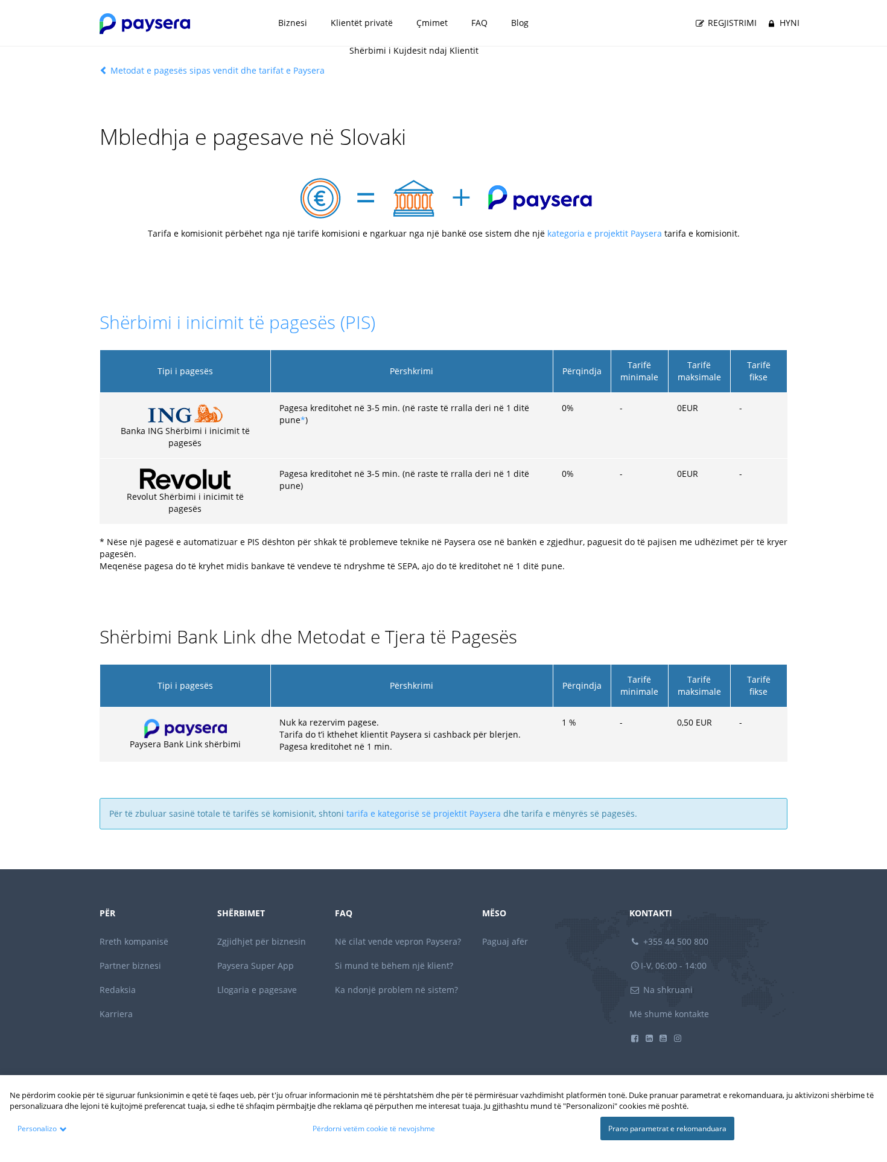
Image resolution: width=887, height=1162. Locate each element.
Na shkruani (667, 989)
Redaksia (118, 989)
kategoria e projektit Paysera (604, 233)
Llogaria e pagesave (257, 989)
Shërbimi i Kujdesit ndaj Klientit (413, 50)
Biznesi (292, 22)
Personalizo (37, 1128)
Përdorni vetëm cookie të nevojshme (374, 1128)
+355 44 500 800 (674, 941)
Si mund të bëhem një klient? (394, 965)
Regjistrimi (731, 22)
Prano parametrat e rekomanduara (667, 1128)
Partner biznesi (130, 965)
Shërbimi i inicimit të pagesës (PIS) (237, 322)
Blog (520, 22)
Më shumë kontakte (669, 1014)
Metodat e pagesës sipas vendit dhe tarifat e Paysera (216, 70)
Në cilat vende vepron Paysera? (398, 941)
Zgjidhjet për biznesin (261, 941)
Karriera (116, 1014)
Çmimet (432, 22)
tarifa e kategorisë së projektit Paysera (423, 813)
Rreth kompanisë (134, 941)
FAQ (479, 22)
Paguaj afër (505, 941)
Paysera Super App (255, 965)
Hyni (788, 22)
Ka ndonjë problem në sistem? (396, 989)
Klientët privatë (362, 22)
